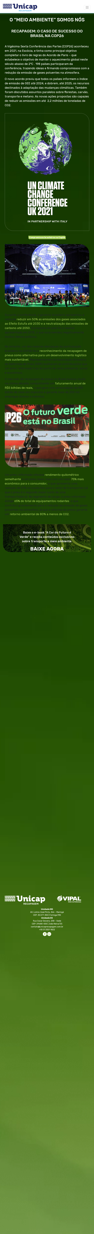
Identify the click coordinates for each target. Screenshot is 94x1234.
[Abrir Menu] (87, 7)
